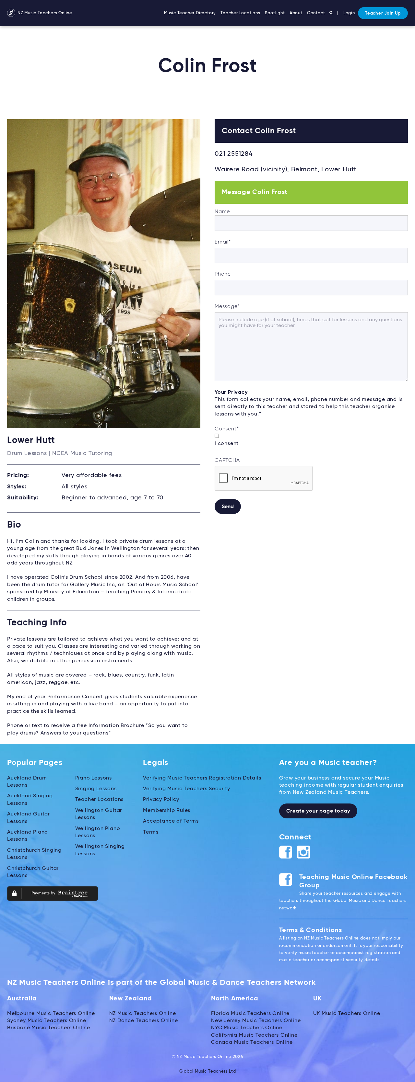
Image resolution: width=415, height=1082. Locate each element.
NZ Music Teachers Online (44, 13)
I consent (227, 443)
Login (349, 13)
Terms (150, 832)
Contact (316, 13)
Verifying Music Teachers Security (186, 789)
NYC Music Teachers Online (246, 1028)
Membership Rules (166, 810)
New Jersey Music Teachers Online (256, 1020)
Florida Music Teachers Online (250, 1013)
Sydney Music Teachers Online (46, 1020)
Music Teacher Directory (190, 13)
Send (228, 506)
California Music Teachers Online (254, 1035)
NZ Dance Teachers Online (143, 1020)
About (296, 13)
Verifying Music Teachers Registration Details (202, 778)
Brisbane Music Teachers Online (48, 1028)
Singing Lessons (96, 789)
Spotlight (275, 13)
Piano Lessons (93, 778)
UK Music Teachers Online (346, 1013)
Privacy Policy (161, 799)
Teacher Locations (240, 13)
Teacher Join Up (383, 13)
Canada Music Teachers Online (251, 1042)
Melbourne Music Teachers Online (51, 1013)
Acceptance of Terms (170, 821)
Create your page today (318, 811)
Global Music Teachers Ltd (207, 1071)
